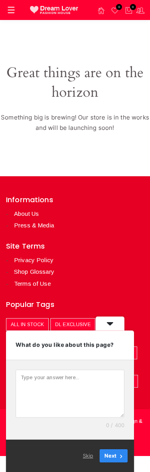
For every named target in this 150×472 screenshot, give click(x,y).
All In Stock (27, 324)
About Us (26, 213)
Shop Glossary (34, 271)
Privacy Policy (34, 260)
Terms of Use (32, 283)
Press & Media (34, 225)
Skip (88, 455)
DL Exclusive (73, 324)
